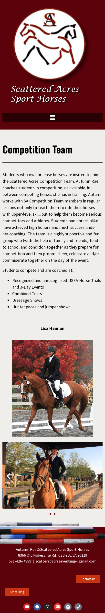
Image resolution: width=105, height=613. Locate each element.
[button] (52, 117)
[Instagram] (47, 607)
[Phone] (78, 607)
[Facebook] (37, 607)
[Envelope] (57, 607)
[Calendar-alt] (68, 607)
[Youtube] (27, 607)
